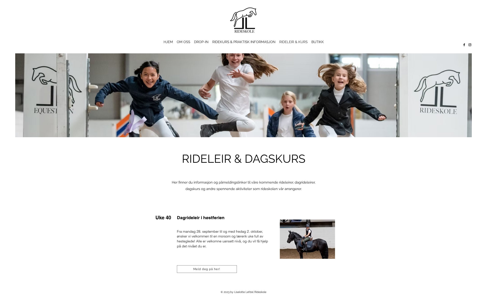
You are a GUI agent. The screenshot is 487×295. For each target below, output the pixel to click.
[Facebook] (464, 45)
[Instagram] (470, 45)
